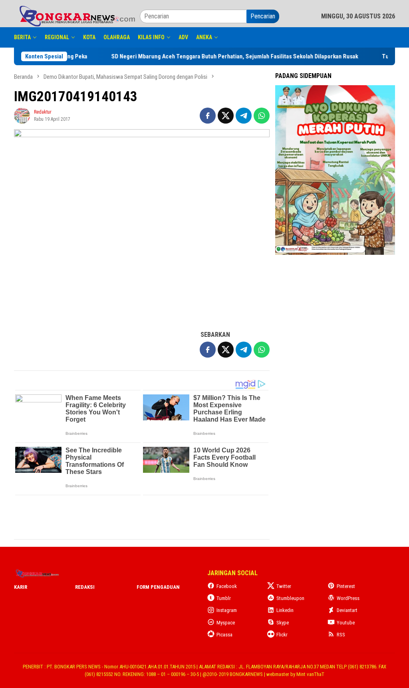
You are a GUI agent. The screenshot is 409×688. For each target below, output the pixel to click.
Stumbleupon (290, 598)
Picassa (224, 635)
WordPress (348, 598)
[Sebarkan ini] (208, 116)
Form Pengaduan (158, 587)
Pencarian (262, 16)
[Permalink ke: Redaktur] (22, 115)
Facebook (226, 586)
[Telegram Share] (244, 116)
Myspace (225, 623)
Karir (20, 587)
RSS (341, 635)
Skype (282, 623)
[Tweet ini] (226, 116)
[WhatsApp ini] (262, 116)
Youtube (346, 623)
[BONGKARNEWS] (77, 16)
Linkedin (285, 610)
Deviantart (347, 610)
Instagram (226, 610)
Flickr (282, 635)
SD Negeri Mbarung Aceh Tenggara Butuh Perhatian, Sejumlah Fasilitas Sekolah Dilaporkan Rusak (272, 56)
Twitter (283, 586)
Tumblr (223, 598)
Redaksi (85, 587)
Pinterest (346, 586)
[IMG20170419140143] (142, 225)
